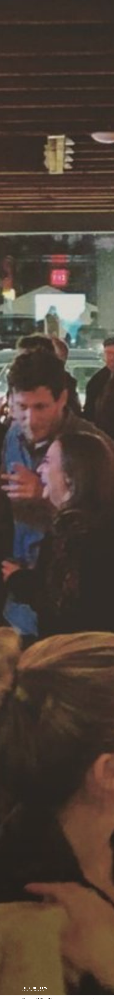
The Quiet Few (34, 988)
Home (23, 998)
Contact (49, 998)
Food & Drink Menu (39, 998)
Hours (29, 998)
